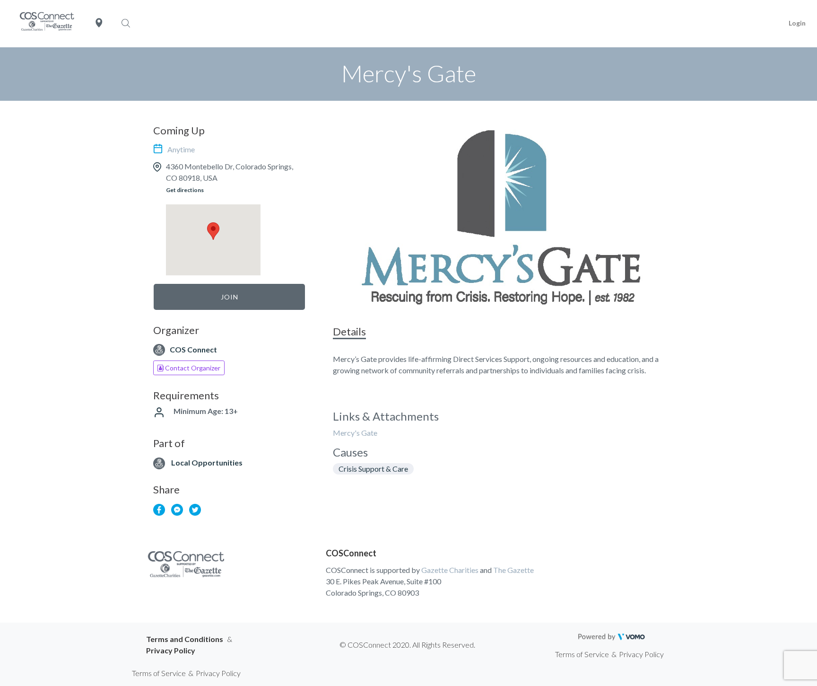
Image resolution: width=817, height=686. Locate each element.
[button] (213, 231)
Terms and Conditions (184, 638)
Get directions (185, 189)
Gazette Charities (449, 569)
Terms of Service (582, 654)
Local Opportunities (207, 462)
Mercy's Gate (355, 432)
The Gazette (513, 569)
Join (229, 297)
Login (797, 23)
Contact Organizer (192, 368)
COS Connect (193, 349)
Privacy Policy (170, 650)
